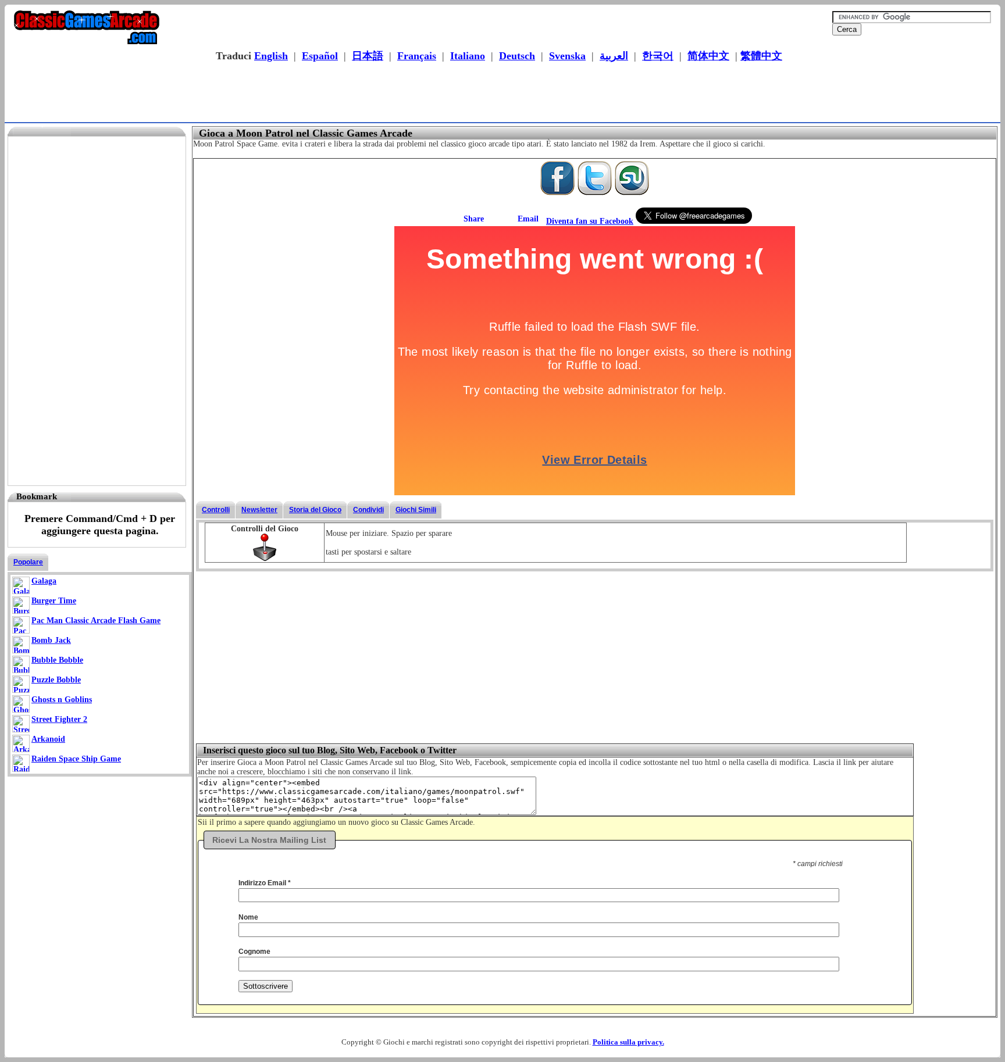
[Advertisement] (499, 93)
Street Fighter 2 (59, 719)
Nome (248, 917)
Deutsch (517, 56)
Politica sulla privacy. (628, 1042)
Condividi (368, 510)
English (271, 56)
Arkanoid (48, 739)
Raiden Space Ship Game (76, 759)
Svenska (567, 56)
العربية (614, 56)
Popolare (28, 562)
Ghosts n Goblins (61, 699)
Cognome (254, 951)
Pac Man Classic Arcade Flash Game (96, 620)
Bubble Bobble (57, 660)
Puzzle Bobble (56, 679)
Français (416, 56)
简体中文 (708, 56)
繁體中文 (761, 56)
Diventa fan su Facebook (589, 221)
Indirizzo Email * (264, 882)
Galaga (43, 581)
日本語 (367, 56)
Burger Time (53, 600)
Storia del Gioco (315, 510)
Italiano (467, 56)
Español (320, 56)
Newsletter (259, 510)
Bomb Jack (51, 640)
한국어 (657, 56)
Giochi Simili (415, 510)
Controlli (216, 510)
